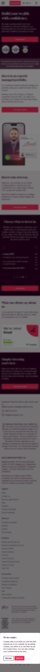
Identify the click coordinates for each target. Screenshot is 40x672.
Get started (15, 3)
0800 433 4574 (11, 411)
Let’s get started (20, 110)
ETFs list (5, 555)
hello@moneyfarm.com (24, 407)
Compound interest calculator (13, 598)
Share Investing (8, 552)
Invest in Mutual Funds (10, 562)
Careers (5, 529)
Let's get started (20, 207)
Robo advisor (7, 594)
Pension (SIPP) (8, 549)
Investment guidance (10, 581)
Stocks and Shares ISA (11, 542)
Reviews (5, 526)
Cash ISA (5, 568)
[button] (14, 277)
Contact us (6, 496)
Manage (8, 658)
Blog (3, 503)
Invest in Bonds (8, 558)
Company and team (9, 522)
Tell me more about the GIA (19, 269)
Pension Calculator (9, 509)
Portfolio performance (10, 578)
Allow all (19, 658)
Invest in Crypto (8, 565)
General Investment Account (13, 545)
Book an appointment (10, 499)
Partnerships (7, 532)
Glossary (5, 506)
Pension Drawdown (9, 585)
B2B (3, 591)
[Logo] (3, 3)
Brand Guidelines (8, 513)
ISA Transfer (7, 588)
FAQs (4, 493)
